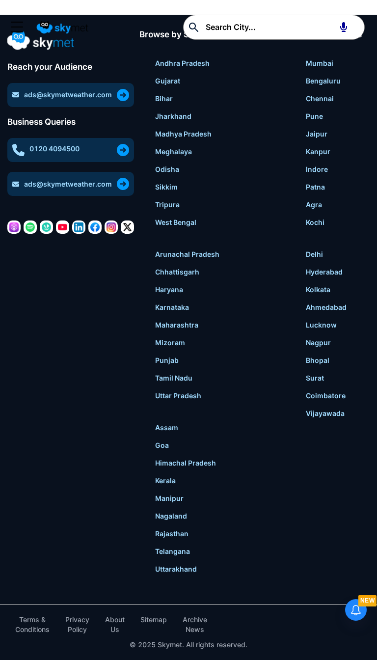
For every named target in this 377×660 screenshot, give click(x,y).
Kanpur (318, 151)
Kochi (315, 222)
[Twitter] (127, 227)
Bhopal (317, 360)
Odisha (167, 169)
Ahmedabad (326, 307)
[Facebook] (95, 227)
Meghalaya (173, 151)
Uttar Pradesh (178, 395)
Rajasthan (171, 533)
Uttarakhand (176, 569)
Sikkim (166, 187)
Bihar (164, 98)
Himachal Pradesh (185, 463)
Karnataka (172, 307)
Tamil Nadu (173, 378)
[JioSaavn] (46, 227)
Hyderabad (324, 272)
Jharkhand (173, 116)
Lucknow (321, 325)
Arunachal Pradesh (187, 254)
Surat (315, 378)
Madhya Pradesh (183, 134)
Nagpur (318, 342)
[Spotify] (30, 227)
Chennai (320, 98)
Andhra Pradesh (182, 63)
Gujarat (167, 81)
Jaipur (316, 134)
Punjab (167, 360)
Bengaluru (323, 81)
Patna (315, 187)
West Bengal (175, 222)
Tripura (167, 204)
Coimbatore (326, 395)
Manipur (169, 498)
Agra (314, 204)
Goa (162, 445)
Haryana (169, 289)
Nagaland (171, 516)
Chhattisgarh (177, 272)
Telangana (172, 551)
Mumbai (319, 63)
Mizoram (170, 342)
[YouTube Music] (62, 227)
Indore (317, 169)
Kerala (165, 480)
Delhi (314, 254)
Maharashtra (176, 325)
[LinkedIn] (78, 227)
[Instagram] (111, 227)
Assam (166, 427)
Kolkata (318, 289)
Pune (314, 116)
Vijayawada (325, 413)
